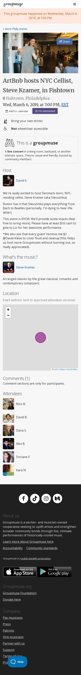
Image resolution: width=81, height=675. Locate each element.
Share (66, 41)
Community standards (41, 548)
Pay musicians (13, 618)
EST (65, 104)
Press (7, 624)
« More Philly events (15, 29)
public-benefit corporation (35, 558)
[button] (8, 310)
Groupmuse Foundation (20, 593)
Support (9, 650)
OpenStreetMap (72, 369)
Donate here (12, 599)
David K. (21, 180)
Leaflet (55, 369)
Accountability (13, 548)
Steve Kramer (25, 267)
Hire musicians (13, 637)
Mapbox (62, 369)
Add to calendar (18, 111)
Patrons (8, 630)
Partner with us (14, 643)
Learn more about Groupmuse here (28, 542)
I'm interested (46, 111)
